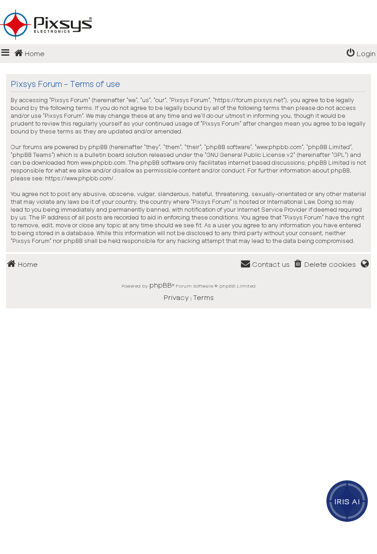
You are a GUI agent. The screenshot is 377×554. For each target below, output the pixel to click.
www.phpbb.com (103, 162)
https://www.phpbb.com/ (79, 178)
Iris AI (347, 501)
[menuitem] (361, 54)
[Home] (188, 9)
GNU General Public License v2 (249, 154)
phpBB (160, 285)
